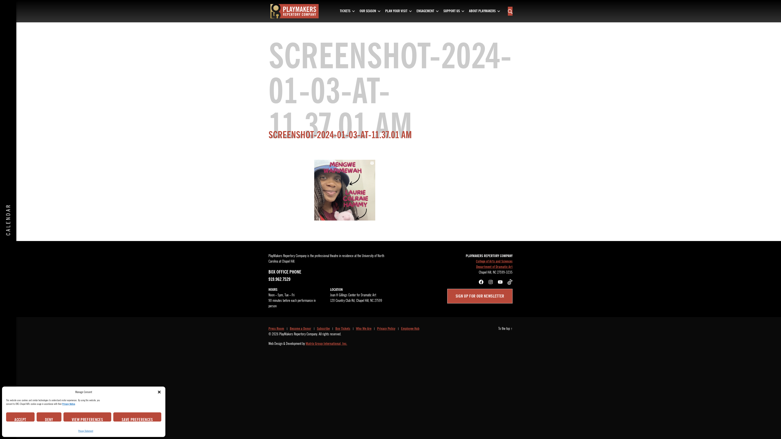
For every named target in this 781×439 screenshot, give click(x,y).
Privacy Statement (85, 430)
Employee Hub (410, 328)
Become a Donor (300, 328)
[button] (159, 392)
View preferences (87, 419)
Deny (49, 419)
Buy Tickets (342, 328)
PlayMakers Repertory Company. (298, 334)
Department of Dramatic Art (494, 266)
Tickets (345, 11)
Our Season (368, 11)
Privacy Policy (386, 328)
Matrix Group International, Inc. (326, 343)
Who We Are (363, 328)
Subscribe (323, 328)
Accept (20, 419)
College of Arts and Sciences (494, 261)
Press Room (276, 328)
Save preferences (137, 419)
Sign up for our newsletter (480, 296)
